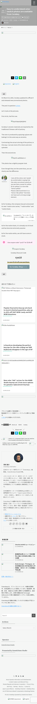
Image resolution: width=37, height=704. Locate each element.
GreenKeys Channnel (20, 689)
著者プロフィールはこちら (13, 514)
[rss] (21, 676)
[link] (10, 524)
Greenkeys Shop (30, 689)
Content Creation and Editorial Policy (18, 682)
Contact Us (27, 686)
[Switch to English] (16, 84)
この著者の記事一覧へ (18, 528)
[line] (16, 676)
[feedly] (18, 676)
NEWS (10, 20)
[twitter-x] (20, 524)
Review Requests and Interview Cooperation (14, 684)
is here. (18, 106)
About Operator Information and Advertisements (18, 679)
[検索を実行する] (33, 615)
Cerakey (15, 20)
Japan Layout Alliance (8, 689)
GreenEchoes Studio (8, 645)
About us (21, 686)
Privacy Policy (30, 684)
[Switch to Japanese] (7, 84)
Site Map (15, 686)
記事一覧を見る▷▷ (7, 576)
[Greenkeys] (5, 3)
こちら (4, 417)
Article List (5, 20)
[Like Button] (4, 93)
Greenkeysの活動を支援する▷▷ (12, 606)
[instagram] (23, 524)
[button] (12, 77)
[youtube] (26, 524)
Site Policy (9, 686)
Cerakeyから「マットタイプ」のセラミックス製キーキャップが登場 (24, 217)
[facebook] (17, 524)
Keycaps (26, 17)
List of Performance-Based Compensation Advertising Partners (18, 691)
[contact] (23, 676)
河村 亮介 (6, 465)
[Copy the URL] (24, 77)
